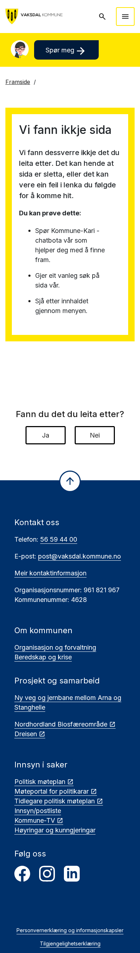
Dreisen (25, 734)
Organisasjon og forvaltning (55, 647)
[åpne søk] (103, 16)
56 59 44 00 (58, 539)
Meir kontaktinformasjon (50, 573)
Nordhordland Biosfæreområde (60, 724)
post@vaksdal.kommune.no (79, 556)
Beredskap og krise (43, 657)
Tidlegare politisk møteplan (54, 801)
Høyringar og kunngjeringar (54, 830)
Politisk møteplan (39, 781)
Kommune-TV (34, 820)
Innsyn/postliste (37, 810)
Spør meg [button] (66, 51)
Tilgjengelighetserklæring (70, 943)
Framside (17, 81)
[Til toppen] (70, 481)
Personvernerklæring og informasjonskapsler (70, 930)
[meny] (125, 16)
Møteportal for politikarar (51, 791)
